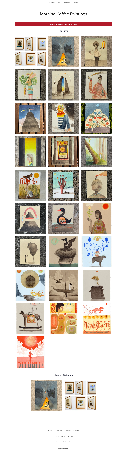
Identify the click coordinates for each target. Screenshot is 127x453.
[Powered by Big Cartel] (63, 449)
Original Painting (59, 436)
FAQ (59, 3)
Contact (67, 3)
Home (50, 431)
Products (52, 3)
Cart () (75, 3)
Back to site (67, 442)
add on (70, 436)
